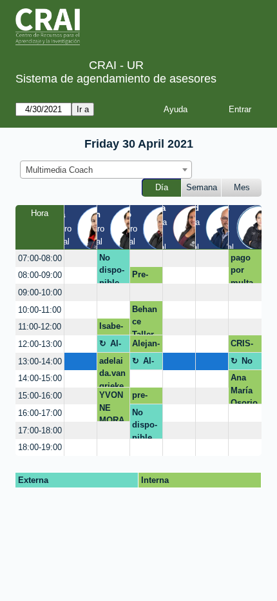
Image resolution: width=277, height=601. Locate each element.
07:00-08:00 (40, 258)
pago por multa (242, 268)
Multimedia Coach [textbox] (59, 170)
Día (161, 187)
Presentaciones (145, 277)
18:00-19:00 (40, 447)
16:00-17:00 (40, 413)
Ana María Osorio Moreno (244, 388)
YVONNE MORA (111, 406)
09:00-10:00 (40, 292)
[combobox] (106, 170)
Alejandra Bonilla (146, 346)
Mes (242, 187)
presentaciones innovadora (145, 397)
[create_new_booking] (80, 258)
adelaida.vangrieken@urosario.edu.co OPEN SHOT (112, 371)
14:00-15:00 (40, 378)
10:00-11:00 (39, 310)
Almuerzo (119, 346)
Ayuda (175, 109)
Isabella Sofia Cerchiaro (112, 328)
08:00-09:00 (40, 275)
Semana (201, 187)
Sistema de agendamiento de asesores (115, 78)
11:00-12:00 (39, 326)
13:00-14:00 (40, 361)
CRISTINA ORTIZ (243, 346)
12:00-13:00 (40, 344)
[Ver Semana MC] (195, 226)
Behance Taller (144, 319)
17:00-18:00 (40, 430)
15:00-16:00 (40, 395)
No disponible (111, 268)
